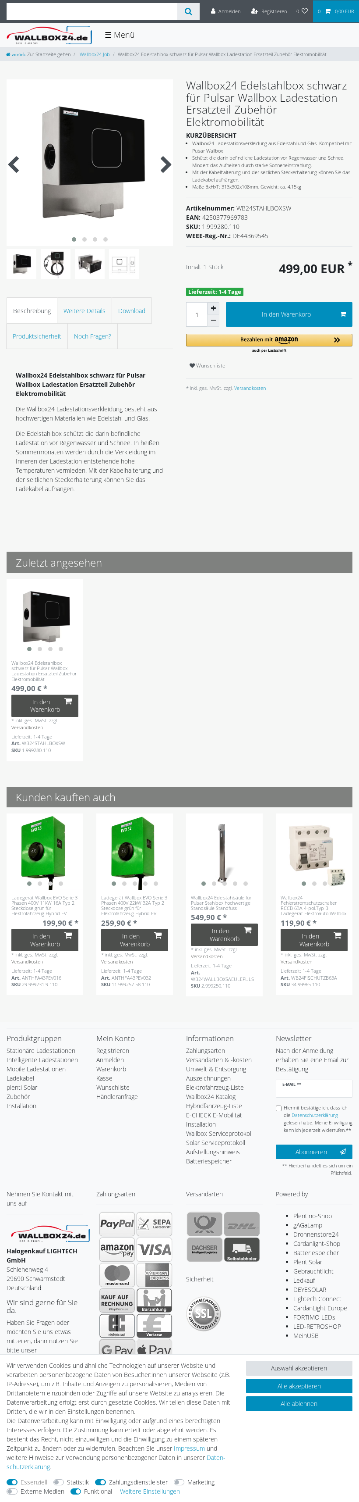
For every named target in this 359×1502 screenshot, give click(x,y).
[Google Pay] (117, 1351)
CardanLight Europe (320, 1308)
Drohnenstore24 (316, 1234)
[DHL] (241, 1224)
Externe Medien (42, 1491)
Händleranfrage (117, 1096)
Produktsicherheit (37, 336)
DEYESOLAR (309, 1289)
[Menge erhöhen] (213, 308)
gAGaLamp (307, 1225)
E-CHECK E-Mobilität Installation (214, 1119)
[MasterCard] (117, 1275)
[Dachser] (204, 1249)
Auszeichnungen (208, 1078)
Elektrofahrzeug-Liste (215, 1087)
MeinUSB (306, 1335)
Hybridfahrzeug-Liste (214, 1106)
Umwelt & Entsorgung (216, 1069)
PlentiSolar (307, 1262)
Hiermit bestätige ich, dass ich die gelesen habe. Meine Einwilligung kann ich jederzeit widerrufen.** (318, 1118)
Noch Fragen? (92, 336)
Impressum (189, 1448)
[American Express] (154, 1275)
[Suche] (188, 11)
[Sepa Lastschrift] (154, 1224)
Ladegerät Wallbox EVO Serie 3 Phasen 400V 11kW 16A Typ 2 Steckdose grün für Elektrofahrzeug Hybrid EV (44, 905)
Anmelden (110, 1060)
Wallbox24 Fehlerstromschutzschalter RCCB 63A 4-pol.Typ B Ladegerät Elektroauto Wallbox (313, 905)
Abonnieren (311, 1152)
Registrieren (112, 1050)
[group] (45, 617)
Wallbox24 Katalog (211, 1096)
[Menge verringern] (213, 320)
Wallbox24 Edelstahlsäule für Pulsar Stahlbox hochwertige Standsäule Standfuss (221, 903)
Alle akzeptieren (299, 1386)
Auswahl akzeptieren (299, 1368)
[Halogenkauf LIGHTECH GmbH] (50, 1232)
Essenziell (34, 1482)
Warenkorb (111, 1069)
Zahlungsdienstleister (138, 1482)
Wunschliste (210, 365)
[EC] (117, 1325)
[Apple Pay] (154, 1351)
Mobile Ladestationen (36, 1069)
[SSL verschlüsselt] (203, 1313)
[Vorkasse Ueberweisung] (154, 1325)
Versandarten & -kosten (219, 1060)
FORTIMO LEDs (314, 1317)
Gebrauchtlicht (313, 1271)
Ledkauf (304, 1280)
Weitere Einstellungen (150, 1491)
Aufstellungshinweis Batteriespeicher (213, 1156)
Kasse (104, 1078)
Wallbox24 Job (94, 54)
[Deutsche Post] (204, 1224)
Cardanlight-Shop (316, 1243)
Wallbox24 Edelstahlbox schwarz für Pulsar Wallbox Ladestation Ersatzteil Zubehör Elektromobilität (44, 671)
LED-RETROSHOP (317, 1326)
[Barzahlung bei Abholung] (154, 1300)
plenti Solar (22, 1087)
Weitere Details (84, 311)
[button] (269, 343)
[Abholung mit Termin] (241, 1249)
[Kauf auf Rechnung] (117, 1300)
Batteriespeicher (316, 1253)
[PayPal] (117, 1224)
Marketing (201, 1482)
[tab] (32, 310)
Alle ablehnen (299, 1403)
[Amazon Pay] (117, 1249)
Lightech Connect (317, 1299)
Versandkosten (249, 388)
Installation (21, 1106)
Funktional (98, 1491)
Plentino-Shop (312, 1216)
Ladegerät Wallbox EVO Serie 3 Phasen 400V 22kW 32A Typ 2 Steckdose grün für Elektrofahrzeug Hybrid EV (134, 905)
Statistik (78, 1482)
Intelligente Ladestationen (42, 1060)
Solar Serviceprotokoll (215, 1142)
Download (131, 311)
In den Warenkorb (286, 314)
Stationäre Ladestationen (41, 1050)
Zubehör (18, 1096)
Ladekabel (20, 1078)
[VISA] (154, 1249)
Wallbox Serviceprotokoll (219, 1133)
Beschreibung (32, 311)
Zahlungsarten (205, 1050)
